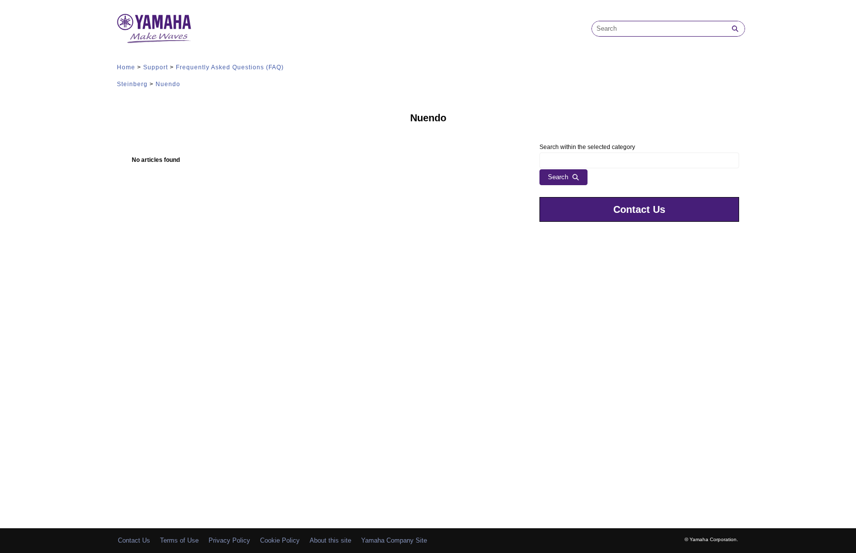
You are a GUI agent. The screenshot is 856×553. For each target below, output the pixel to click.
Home (126, 67)
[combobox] (659, 28)
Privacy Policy (229, 540)
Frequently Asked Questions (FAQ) (230, 67)
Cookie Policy (280, 540)
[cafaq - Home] (154, 28)
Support (155, 67)
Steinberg (132, 84)
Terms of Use (179, 540)
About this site (330, 540)
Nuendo (168, 84)
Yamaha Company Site (394, 540)
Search (558, 177)
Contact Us (639, 209)
